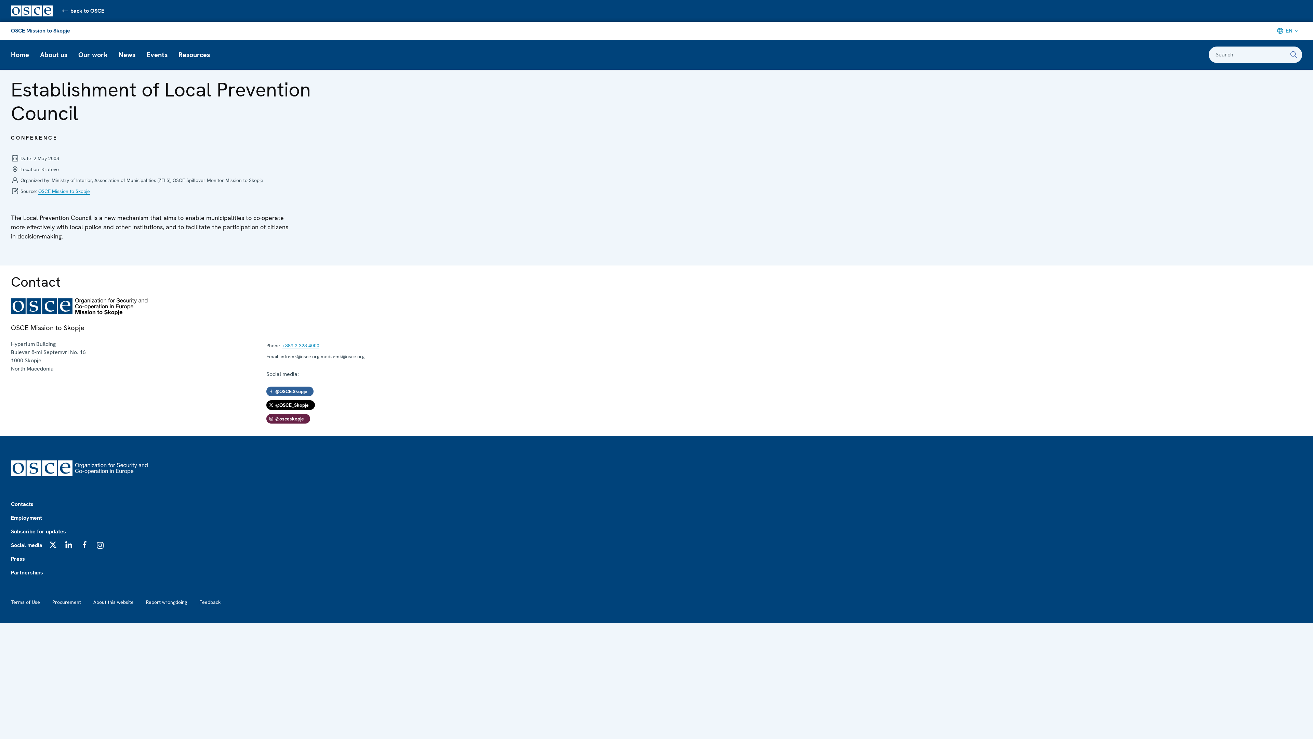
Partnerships (27, 572)
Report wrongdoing (166, 602)
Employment (26, 517)
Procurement (66, 602)
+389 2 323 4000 (300, 345)
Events (157, 54)
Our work (93, 54)
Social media (26, 545)
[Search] (1294, 55)
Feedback (210, 602)
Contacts (22, 504)
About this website (113, 602)
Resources (194, 54)
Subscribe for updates (38, 531)
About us (53, 54)
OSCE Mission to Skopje (40, 30)
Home (20, 54)
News (127, 54)
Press (18, 558)
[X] (53, 545)
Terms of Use (25, 602)
